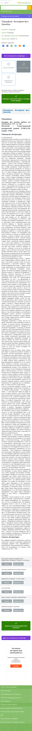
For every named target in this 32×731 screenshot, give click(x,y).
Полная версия (5, 701)
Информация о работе (18, 564)
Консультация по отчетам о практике (13, 722)
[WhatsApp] (11, 46)
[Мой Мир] (24, 46)
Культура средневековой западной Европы (14, 569)
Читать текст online (23, 67)
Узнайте (16, 666)
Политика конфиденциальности (11, 698)
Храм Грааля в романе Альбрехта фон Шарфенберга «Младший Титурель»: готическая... (16, 559)
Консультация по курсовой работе (12, 708)
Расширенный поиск (6, 11)
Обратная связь (6, 691)
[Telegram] (16, 46)
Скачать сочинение (8, 67)
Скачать (6, 564)
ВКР (2, 715)
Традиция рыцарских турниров (10, 606)
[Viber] (7, 46)
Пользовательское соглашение (11, 694)
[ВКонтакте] (3, 46)
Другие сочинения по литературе (14, 638)
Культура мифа (6, 588)
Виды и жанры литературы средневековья (14, 597)
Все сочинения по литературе (14, 56)
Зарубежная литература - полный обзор (13, 578)
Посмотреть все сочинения (8, 81)
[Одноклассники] (20, 46)
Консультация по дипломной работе (12, 711)
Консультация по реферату (9, 718)
